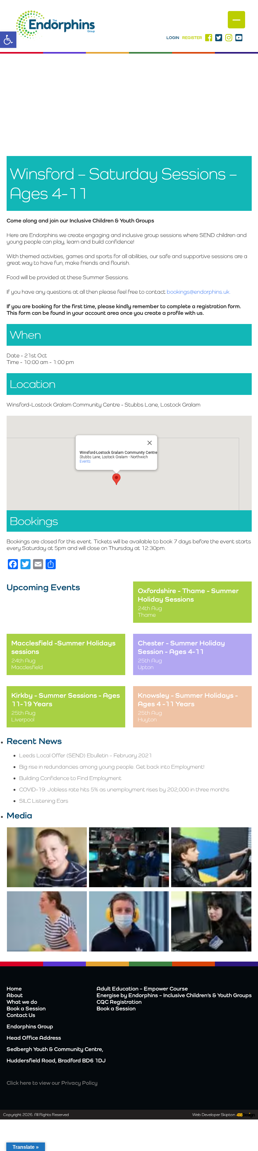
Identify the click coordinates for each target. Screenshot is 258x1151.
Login (172, 37)
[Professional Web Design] (245, 1115)
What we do (22, 1001)
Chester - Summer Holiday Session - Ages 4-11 (181, 647)
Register (192, 37)
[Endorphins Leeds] (55, 26)
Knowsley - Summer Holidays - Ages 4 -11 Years (188, 699)
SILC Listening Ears (43, 800)
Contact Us (21, 1015)
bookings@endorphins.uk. (199, 291)
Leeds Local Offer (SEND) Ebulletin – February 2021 (85, 755)
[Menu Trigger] (236, 19)
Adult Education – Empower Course (142, 988)
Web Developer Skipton (213, 1114)
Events (85, 461)
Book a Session (26, 1008)
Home (14, 988)
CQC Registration (119, 1001)
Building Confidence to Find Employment (70, 778)
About (15, 995)
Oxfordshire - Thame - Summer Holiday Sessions (188, 594)
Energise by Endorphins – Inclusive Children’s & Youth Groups (174, 995)
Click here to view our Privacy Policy (52, 1082)
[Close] (149, 442)
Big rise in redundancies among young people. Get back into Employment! (112, 766)
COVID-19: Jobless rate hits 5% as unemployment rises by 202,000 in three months (124, 789)
